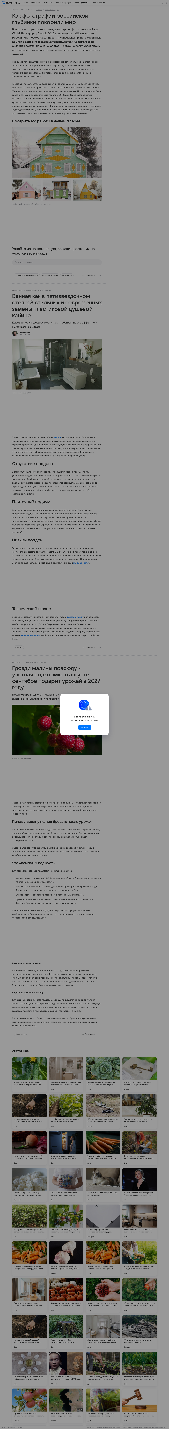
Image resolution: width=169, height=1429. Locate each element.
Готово (84, 727)
